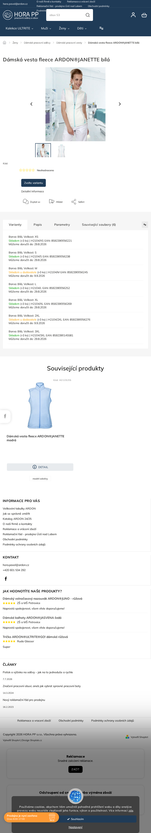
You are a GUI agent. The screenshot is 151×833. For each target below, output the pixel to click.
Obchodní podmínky (98, 6)
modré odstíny (40, 478)
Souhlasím (77, 819)
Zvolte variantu (33, 183)
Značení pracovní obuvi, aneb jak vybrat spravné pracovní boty (42, 686)
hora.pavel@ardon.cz (16, 565)
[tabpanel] (40, 429)
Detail (43, 467)
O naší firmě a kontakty (17, 524)
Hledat (88, 15)
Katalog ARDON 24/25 (17, 519)
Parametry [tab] (62, 224)
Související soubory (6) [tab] (99, 224)
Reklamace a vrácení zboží (19, 529)
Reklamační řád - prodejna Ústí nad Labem (59, 6)
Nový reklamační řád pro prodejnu (24, 700)
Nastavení (75, 827)
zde (131, 810)
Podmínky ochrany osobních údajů (55, 10)
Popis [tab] (38, 224)
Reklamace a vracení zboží (34, 720)
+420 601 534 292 (14, 570)
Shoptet (16, 740)
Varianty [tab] (15, 224)
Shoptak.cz (36, 740)
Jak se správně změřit (16, 513)
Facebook (6, 579)
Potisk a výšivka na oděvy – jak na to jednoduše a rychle (38, 672)
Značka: (27, 163)
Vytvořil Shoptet (139, 737)
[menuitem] (19, 28)
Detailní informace (32, 191)
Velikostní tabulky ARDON (19, 508)
